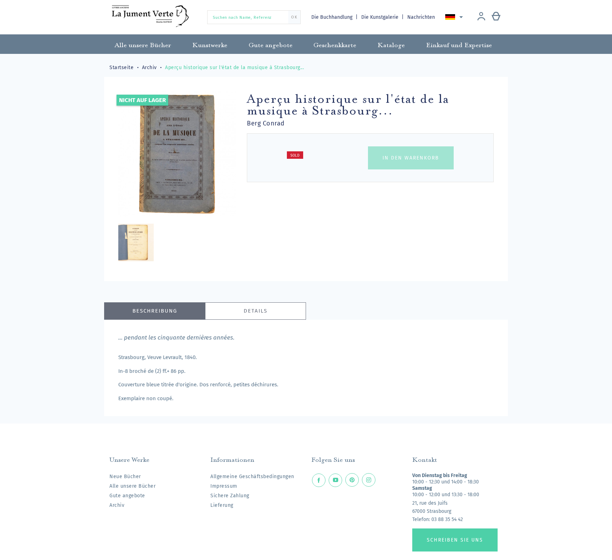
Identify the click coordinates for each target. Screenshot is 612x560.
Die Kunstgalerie (380, 17)
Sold (295, 155)
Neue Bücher (125, 477)
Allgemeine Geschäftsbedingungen (252, 477)
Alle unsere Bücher (132, 486)
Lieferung (221, 505)
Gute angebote (127, 496)
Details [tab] (255, 311)
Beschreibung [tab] (154, 311)
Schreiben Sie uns (455, 540)
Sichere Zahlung (229, 496)
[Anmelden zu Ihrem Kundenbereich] (481, 17)
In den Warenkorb (410, 158)
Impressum (223, 486)
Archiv (116, 505)
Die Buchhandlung (332, 17)
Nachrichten (421, 17)
